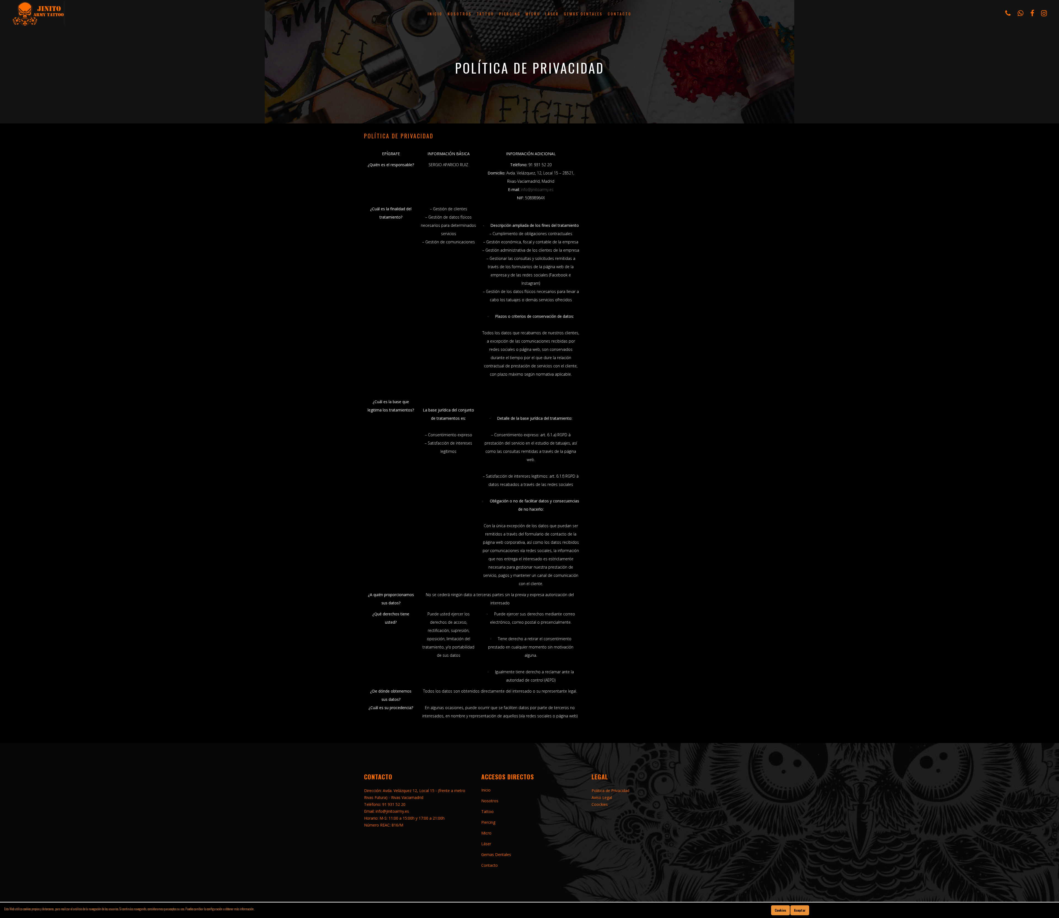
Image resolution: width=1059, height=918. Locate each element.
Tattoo (487, 811)
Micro (486, 833)
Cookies (780, 910)
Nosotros (489, 800)
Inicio (486, 790)
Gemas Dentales (496, 854)
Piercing (488, 822)
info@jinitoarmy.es (537, 189)
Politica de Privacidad (610, 790)
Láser (486, 843)
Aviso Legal (602, 797)
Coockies (600, 804)
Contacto (489, 865)
